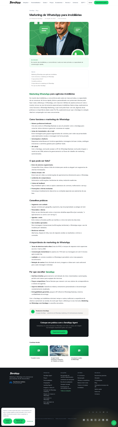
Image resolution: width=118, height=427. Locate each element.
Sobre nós (97, 391)
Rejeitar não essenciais (19, 421)
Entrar (90, 2)
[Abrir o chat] (113, 422)
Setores (67, 2)
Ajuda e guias (98, 389)
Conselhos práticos (36, 81)
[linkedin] (103, 420)
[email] (107, 420)
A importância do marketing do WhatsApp (42, 83)
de (107, 412)
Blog (37, 10)
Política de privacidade (61, 418)
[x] (87, 420)
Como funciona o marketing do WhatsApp (42, 76)
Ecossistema (58, 2)
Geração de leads (65, 384)
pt (84, 2)
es (96, 412)
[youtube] (83, 420)
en (93, 412)
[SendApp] (15, 2)
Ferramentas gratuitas (100, 375)
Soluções (25, 2)
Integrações (47, 382)
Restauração (81, 378)
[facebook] (91, 420)
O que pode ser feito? (37, 79)
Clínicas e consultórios (84, 380)
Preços (51, 2)
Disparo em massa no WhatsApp (49, 394)
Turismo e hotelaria (83, 385)
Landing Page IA (48, 385)
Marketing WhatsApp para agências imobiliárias (44, 74)
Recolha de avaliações (66, 382)
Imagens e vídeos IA (49, 387)
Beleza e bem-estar (83, 382)
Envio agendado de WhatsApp (49, 402)
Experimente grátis (101, 2)
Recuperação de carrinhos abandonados (67, 376)
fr (100, 412)
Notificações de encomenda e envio (66, 387)
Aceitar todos (8, 421)
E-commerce (81, 375)
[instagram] (95, 420)
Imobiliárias (81, 387)
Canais (45, 2)
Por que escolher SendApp (38, 85)
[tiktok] (99, 420)
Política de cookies (72, 418)
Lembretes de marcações (67, 379)
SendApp (31, 10)
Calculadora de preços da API (101, 385)
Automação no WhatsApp (48, 398)
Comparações (98, 380)
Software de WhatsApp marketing (50, 390)
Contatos (75, 2)
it (89, 412)
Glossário (97, 378)
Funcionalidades (35, 2)
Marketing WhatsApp (39, 94)
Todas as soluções (66, 390)
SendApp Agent (48, 375)
